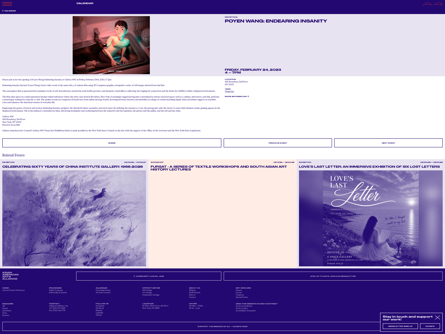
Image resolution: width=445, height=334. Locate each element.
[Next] (217, 45)
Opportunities (151, 288)
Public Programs (56, 290)
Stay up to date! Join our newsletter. (333, 276)
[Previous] (5, 45)
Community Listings (150, 295)
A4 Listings (147, 293)
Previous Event (278, 143)
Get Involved (243, 288)
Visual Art (229, 92)
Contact (192, 297)
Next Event (388, 143)
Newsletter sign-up (400, 326)
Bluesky (99, 310)
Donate (239, 290)
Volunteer (240, 295)
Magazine (7, 304)
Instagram (100, 306)
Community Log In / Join (149, 276)
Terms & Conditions (244, 306)
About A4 (194, 288)
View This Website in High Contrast (257, 304)
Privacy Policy (242, 308)
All (3, 306)
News (4, 313)
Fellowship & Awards (58, 293)
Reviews (5, 315)
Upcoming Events (103, 290)
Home (5, 288)
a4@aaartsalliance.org (58, 306)
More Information (236, 96)
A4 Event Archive (103, 293)
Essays (5, 308)
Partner (239, 293)
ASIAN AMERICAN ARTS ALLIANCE (10, 276)
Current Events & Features (13, 290)
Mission (192, 290)
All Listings (147, 290)
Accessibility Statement (246, 311)
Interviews (6, 311)
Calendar (84, 3)
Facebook (100, 308)
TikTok (99, 315)
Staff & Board (194, 293)
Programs (55, 288)
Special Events (242, 297)
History (192, 295)
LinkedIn (99, 313)
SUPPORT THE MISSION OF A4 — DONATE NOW (223, 326)
